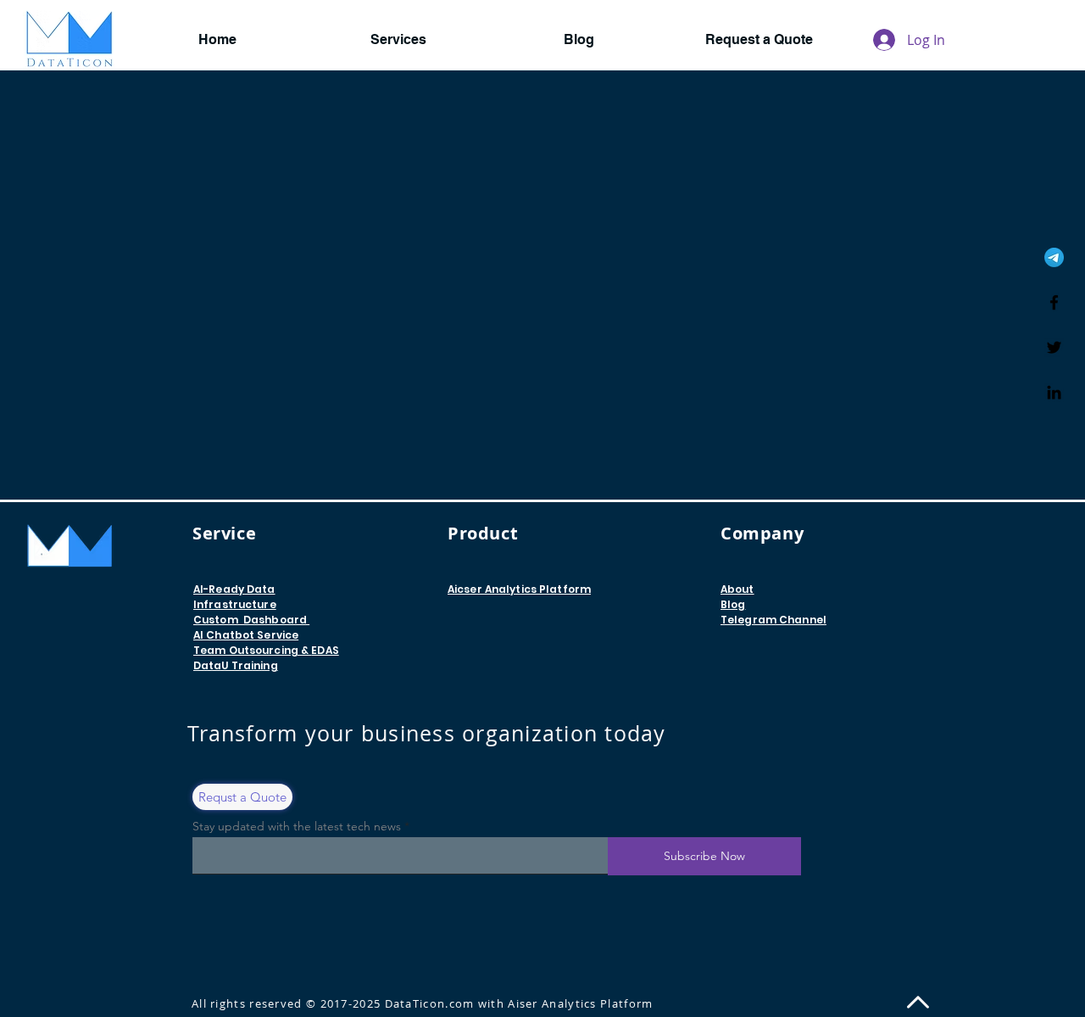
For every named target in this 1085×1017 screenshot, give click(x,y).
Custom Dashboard (251, 619)
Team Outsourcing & (252, 650)
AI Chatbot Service (245, 635)
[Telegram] (1054, 257)
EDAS (324, 650)
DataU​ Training (235, 665)
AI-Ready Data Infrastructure (234, 597)
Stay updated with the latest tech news (296, 826)
